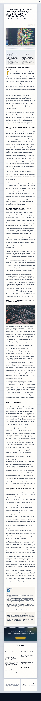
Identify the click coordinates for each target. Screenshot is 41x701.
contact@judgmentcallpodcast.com (24, 609)
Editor (33, 697)
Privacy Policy (14, 609)
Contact (10, 609)
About (7, 609)
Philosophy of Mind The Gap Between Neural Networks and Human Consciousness (28, 54)
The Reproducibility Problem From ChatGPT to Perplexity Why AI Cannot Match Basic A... (13, 54)
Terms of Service (22, 697)
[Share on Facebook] (31, 25)
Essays (5, 697)
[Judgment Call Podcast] (6, 1)
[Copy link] (34, 25)
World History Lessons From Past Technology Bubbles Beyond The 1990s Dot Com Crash (28, 62)
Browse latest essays (20, 637)
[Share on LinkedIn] (33, 25)
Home (2, 697)
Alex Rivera (8, 23)
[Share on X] (39, 1)
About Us (8, 697)
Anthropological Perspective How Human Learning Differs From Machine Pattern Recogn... (13, 62)
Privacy (30, 697)
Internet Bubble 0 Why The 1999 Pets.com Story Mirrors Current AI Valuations (12, 58)
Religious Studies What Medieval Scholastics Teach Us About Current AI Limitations (28, 58)
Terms (17, 609)
